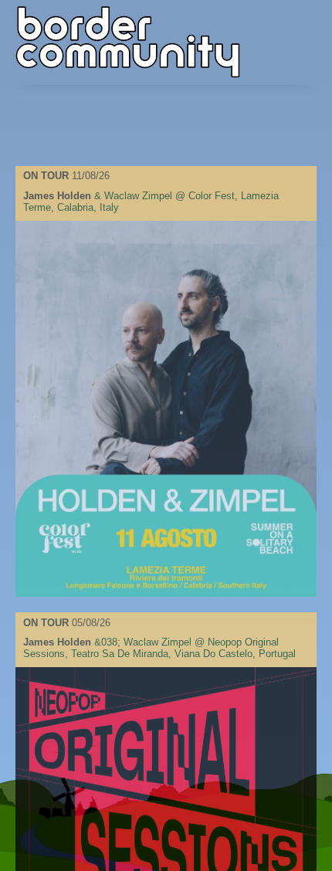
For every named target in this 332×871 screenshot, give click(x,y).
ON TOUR (47, 175)
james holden (57, 196)
